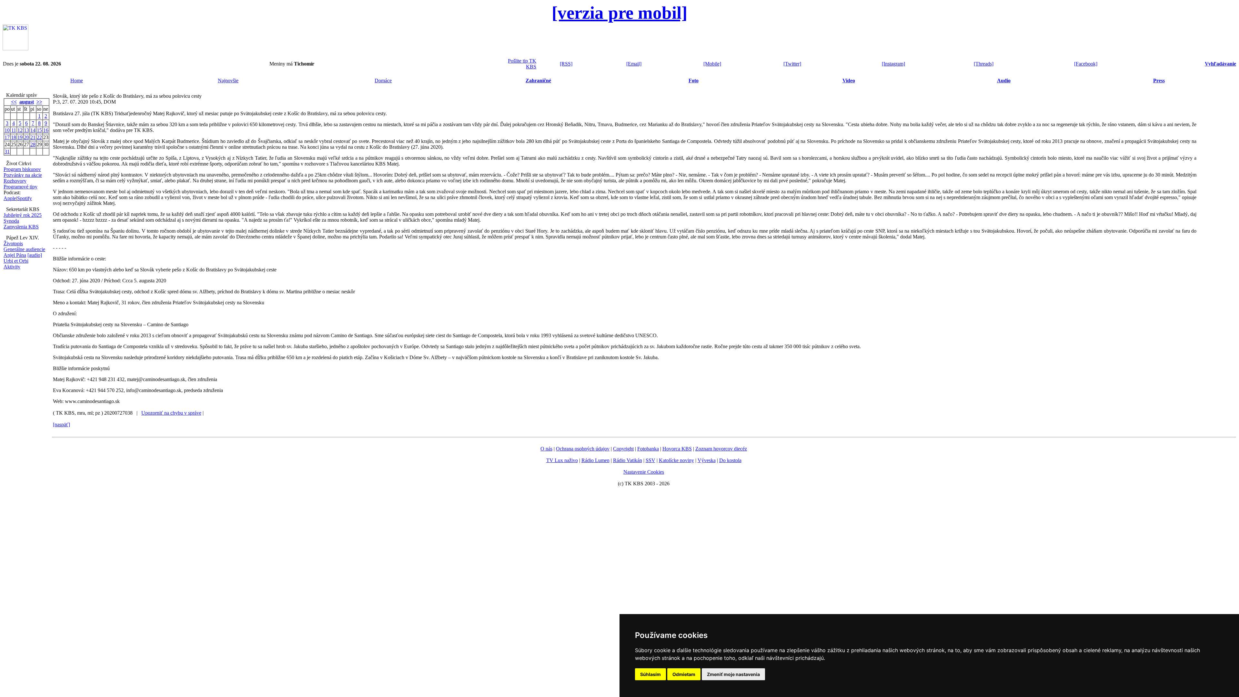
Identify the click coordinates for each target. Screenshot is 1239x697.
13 (26, 130)
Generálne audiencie (24, 249)
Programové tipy (20, 186)
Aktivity (12, 266)
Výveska (707, 460)
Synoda (11, 221)
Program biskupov (22, 169)
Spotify (24, 198)
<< (14, 102)
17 (7, 137)
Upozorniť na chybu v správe (171, 413)
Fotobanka (648, 448)
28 (32, 144)
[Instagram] (893, 63)
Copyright (623, 448)
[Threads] (983, 63)
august (26, 102)
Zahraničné (538, 80)
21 (32, 137)
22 (39, 137)
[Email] (633, 63)
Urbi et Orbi (16, 261)
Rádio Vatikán (627, 460)
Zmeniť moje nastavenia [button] (733, 674)
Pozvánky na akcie (23, 175)
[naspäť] (61, 424)
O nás (546, 448)
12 (20, 130)
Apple (10, 198)
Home (76, 80)
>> (39, 102)
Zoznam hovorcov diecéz (721, 448)
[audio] (34, 255)
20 (26, 137)
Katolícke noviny (676, 460)
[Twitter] (792, 63)
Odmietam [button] (683, 674)
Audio (1004, 80)
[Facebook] (1085, 63)
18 (13, 137)
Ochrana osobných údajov (582, 448)
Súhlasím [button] (650, 674)
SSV (650, 460)
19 (20, 137)
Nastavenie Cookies (643, 472)
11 (13, 130)
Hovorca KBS (677, 448)
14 (32, 130)
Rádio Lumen (595, 460)
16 (45, 130)
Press (1159, 80)
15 (39, 130)
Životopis (13, 243)
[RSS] (566, 63)
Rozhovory (15, 181)
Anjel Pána (15, 255)
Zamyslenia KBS (21, 226)
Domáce (383, 80)
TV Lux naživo (562, 460)
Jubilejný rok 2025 (23, 215)
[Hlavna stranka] (15, 48)
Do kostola (730, 460)
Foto (694, 80)
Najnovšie (228, 80)
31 (7, 151)
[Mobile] (712, 63)
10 (7, 130)
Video (848, 80)
